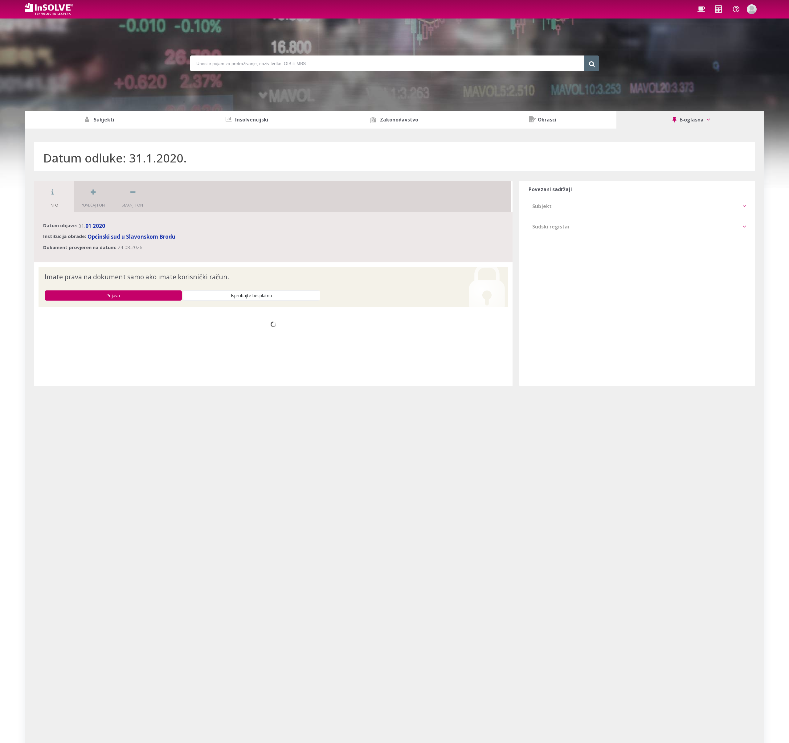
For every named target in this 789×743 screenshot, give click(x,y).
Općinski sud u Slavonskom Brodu (131, 236)
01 (88, 225)
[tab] (637, 206)
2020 (99, 225)
